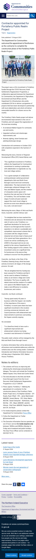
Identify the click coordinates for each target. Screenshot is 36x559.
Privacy (4, 497)
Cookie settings (7, 517)
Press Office (27, 413)
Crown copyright (7, 494)
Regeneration (11, 33)
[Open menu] (3, 16)
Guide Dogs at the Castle (11, 447)
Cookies (10, 497)
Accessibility (18, 497)
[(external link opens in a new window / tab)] (14, 484)
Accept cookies (27, 555)
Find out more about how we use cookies (15, 550)
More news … (6, 476)
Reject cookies (11, 555)
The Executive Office (8, 506)
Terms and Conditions (20, 494)
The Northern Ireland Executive (15, 503)
